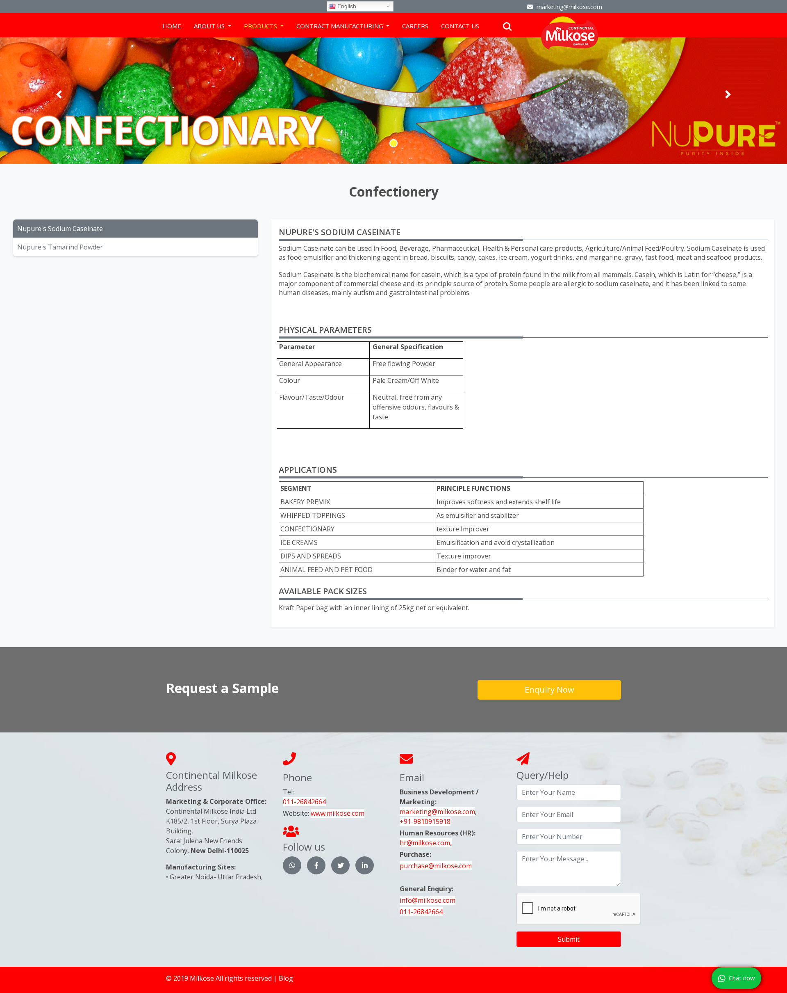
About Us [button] (210, 26)
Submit (569, 939)
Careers (415, 26)
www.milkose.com (337, 813)
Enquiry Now (549, 689)
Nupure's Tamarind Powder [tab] (60, 247)
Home (171, 26)
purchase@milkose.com (436, 865)
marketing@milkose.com (437, 811)
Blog (286, 978)
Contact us (460, 26)
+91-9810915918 (425, 821)
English (346, 6)
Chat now (742, 978)
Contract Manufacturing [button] (340, 26)
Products (261, 26)
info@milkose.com (427, 900)
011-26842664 (304, 801)
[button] (59, 94)
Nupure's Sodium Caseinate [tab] (60, 228)
